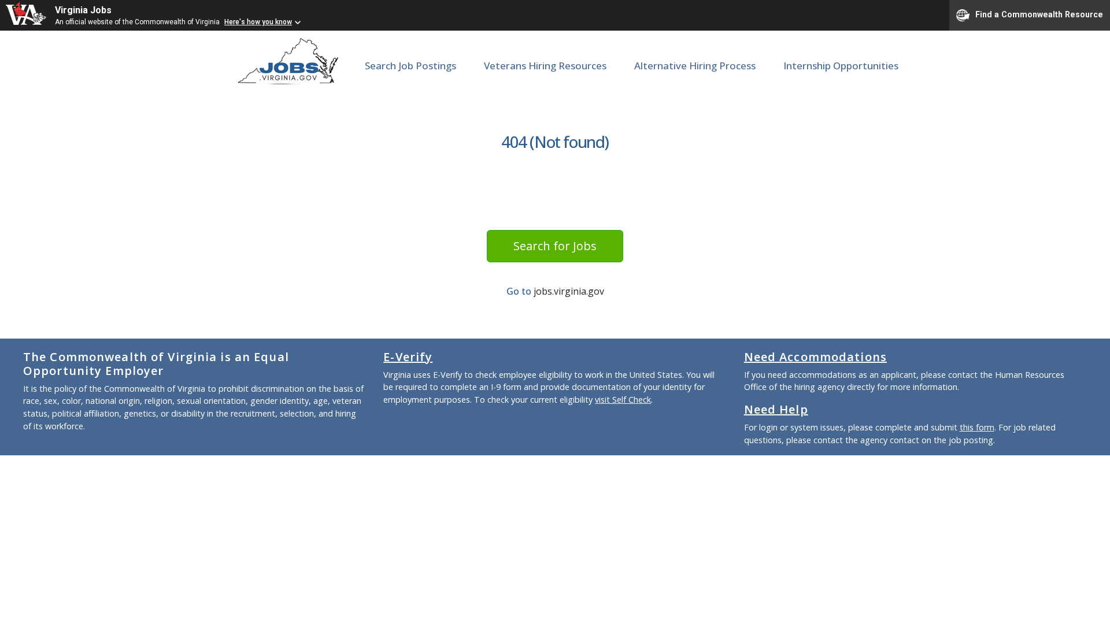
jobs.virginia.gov (569, 291)
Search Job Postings (410, 65)
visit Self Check (623, 399)
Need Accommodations (815, 357)
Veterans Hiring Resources (545, 65)
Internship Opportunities (840, 65)
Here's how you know (258, 22)
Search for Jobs (555, 246)
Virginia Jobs (83, 10)
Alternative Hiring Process (695, 65)
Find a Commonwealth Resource (1039, 14)
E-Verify (407, 357)
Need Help (776, 409)
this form (977, 427)
